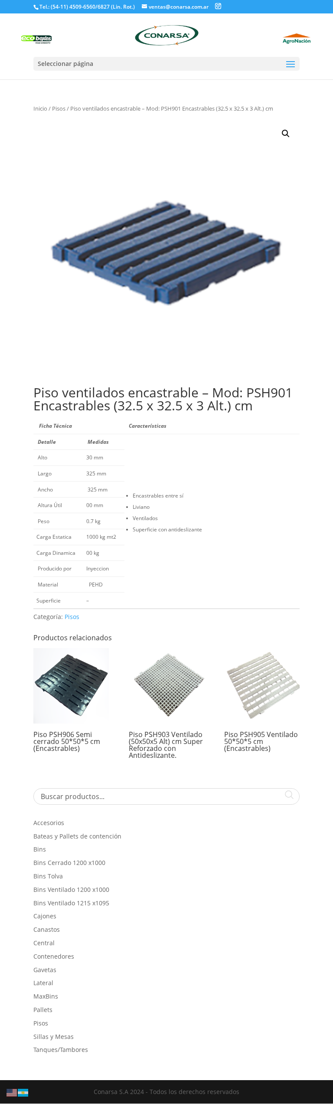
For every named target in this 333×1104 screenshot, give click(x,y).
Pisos (58, 108)
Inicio (40, 108)
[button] (286, 133)
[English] (12, 1092)
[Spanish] (23, 1092)
